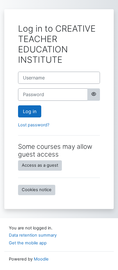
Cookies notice (37, 189)
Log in (29, 111)
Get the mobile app (28, 243)
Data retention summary (33, 235)
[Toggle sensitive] (93, 94)
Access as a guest (40, 165)
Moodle (41, 259)
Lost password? (33, 125)
